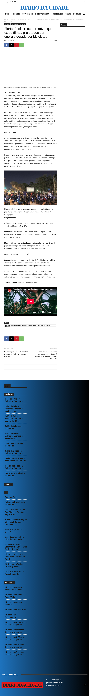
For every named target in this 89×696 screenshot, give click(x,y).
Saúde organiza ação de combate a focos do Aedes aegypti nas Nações (16, 354)
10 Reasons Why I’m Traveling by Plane (14, 565)
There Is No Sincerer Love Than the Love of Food (15, 556)
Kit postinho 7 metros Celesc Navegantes (14, 653)
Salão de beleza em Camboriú (13, 427)
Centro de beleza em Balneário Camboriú (14, 467)
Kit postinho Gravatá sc (15, 610)
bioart (7, 386)
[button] (84, 14)
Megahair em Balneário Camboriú (15, 474)
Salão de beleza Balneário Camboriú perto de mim (14, 408)
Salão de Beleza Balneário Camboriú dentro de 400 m (14, 418)
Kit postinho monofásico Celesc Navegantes (16, 623)
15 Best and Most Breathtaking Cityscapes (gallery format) (16, 546)
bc (6, 492)
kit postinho (9, 582)
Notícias (12, 19)
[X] (11, 45)
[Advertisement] (74, 42)
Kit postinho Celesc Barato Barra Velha (13, 588)
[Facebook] (6, 45)
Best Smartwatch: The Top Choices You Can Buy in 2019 (15, 512)
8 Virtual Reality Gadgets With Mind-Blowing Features (16, 521)
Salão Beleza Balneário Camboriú (15, 444)
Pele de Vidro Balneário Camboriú (15, 503)
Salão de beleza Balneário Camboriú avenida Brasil (14, 435)
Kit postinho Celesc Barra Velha (13, 596)
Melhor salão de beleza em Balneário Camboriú (15, 459)
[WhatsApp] (21, 45)
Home (6, 19)
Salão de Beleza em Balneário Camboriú (14, 452)
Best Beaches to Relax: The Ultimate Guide (15, 538)
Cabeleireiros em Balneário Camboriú (14, 400)
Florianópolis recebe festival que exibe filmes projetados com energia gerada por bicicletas (28, 326)
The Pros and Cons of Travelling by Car (15, 572)
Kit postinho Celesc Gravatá (13, 603)
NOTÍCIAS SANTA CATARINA (25, 19)
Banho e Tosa (11, 497)
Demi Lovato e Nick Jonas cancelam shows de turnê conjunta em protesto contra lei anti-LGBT (45, 355)
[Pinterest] (16, 45)
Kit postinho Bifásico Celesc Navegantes (14, 638)
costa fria (8, 484)
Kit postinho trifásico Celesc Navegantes (14, 631)
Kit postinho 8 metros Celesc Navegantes (14, 646)
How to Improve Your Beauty (14, 530)
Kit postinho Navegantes (10, 616)
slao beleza (9, 394)
